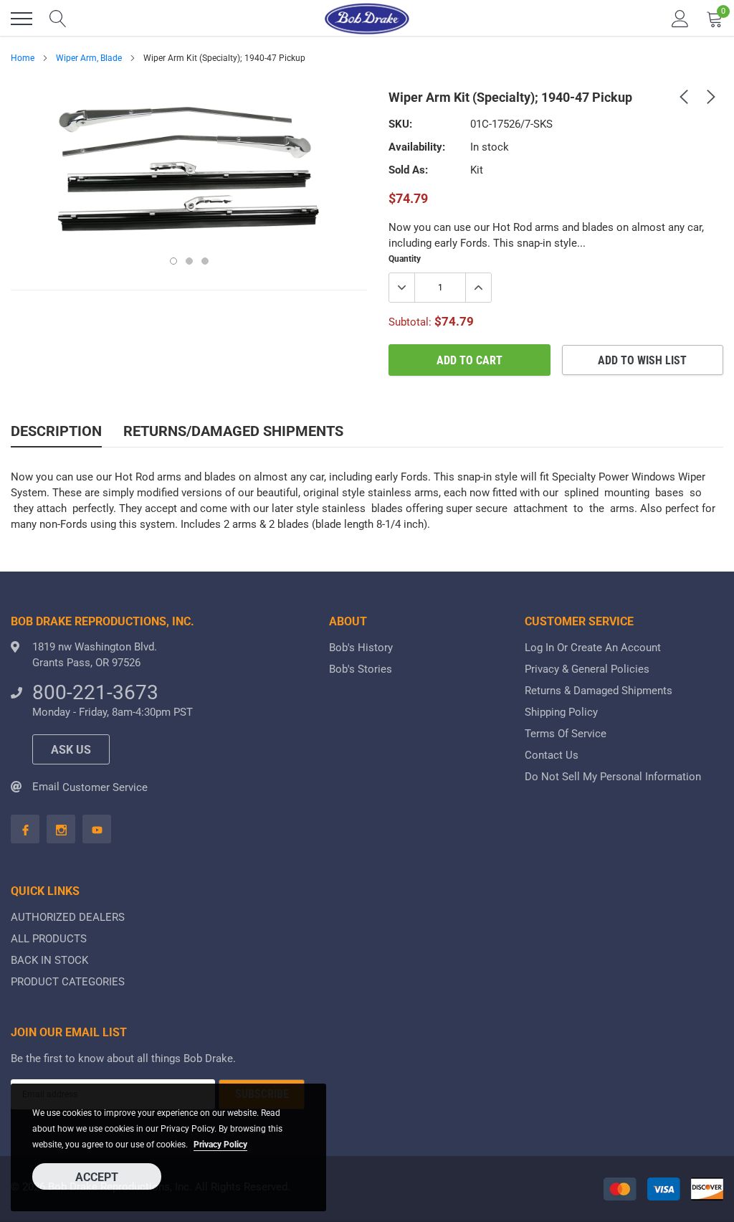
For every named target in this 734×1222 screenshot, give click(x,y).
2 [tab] (189, 261)
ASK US (71, 750)
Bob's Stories (360, 669)
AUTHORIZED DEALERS (68, 917)
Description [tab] (56, 431)
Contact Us (551, 755)
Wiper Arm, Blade (89, 58)
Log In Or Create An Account (593, 647)
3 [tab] (205, 261)
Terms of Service (565, 733)
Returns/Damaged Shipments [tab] (233, 431)
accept (96, 1177)
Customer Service (105, 787)
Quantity (405, 259)
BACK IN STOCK (49, 960)
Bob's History (361, 647)
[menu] (21, 18)
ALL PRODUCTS (49, 938)
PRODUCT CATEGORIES (68, 981)
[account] (680, 18)
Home (22, 58)
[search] (58, 19)
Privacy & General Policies (587, 669)
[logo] (367, 19)
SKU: (400, 124)
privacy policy (220, 1145)
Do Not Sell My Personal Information (613, 776)
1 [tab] (173, 261)
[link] (684, 96)
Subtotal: (410, 322)
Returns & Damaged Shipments (598, 690)
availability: (417, 147)
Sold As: (408, 170)
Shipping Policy (561, 712)
